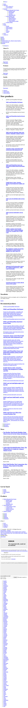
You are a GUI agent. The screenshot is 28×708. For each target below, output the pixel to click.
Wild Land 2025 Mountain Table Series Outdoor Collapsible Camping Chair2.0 (15, 133)
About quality (6, 91)
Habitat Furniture (12, 18)
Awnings (11, 13)
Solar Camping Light (16, 531)
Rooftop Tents (12, 11)
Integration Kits (12, 15)
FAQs (4, 33)
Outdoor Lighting (7, 511)
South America (9, 27)
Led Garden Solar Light (18, 533)
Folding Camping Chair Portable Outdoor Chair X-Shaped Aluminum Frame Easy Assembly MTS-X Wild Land (14, 230)
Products (5, 8)
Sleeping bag (9, 510)
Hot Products (3, 530)
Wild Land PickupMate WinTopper (14, 102)
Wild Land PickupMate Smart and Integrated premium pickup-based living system (15, 166)
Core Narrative (9, 7)
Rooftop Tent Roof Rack (6, 531)
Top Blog (5, 527)
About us (5, 90)
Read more (5, 61)
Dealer (4, 24)
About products (6, 92)
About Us (5, 5)
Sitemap (9, 530)
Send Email (3, 536)
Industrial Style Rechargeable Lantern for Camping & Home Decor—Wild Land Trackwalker (15, 267)
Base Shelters (11, 17)
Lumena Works (9, 22)
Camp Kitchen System (13, 21)
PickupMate (11, 12)
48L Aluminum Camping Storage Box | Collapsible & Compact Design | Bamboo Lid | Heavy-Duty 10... (15, 250)
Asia (7, 29)
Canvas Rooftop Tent (7, 533)
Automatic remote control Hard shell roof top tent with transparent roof (14, 149)
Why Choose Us (9, 6)
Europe (7, 26)
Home (4, 4)
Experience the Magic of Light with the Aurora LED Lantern (15, 283)
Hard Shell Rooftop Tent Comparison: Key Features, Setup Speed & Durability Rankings (15, 466)
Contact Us (5, 34)
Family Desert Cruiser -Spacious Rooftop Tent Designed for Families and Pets (15, 183)
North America (9, 28)
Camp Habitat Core (10, 16)
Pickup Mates (9, 501)
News (4, 23)
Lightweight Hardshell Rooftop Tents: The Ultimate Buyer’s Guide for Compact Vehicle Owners (15, 449)
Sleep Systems (12, 20)
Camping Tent (9, 507)
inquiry (2, 300)
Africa (7, 32)
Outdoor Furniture (10, 509)
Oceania (8, 31)
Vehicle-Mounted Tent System (12, 10)
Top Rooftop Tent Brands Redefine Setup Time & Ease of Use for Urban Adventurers (15, 433)
